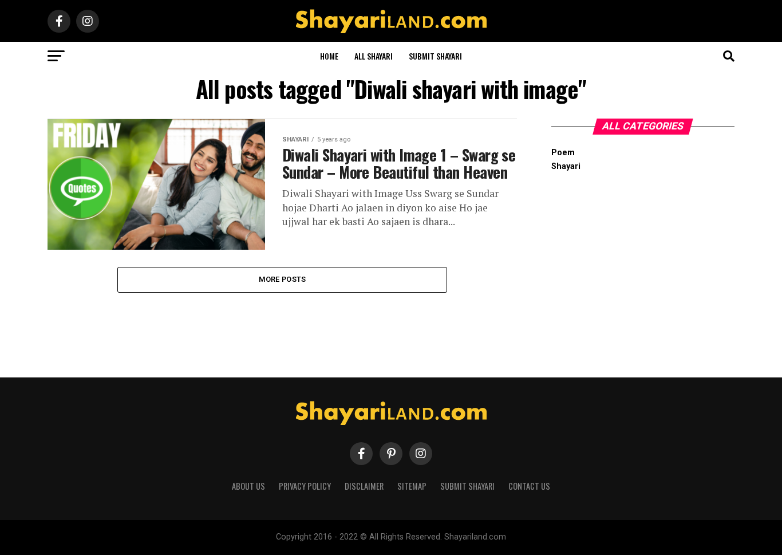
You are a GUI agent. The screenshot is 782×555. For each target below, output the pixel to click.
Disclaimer (364, 486)
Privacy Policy (305, 486)
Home (329, 56)
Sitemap (411, 486)
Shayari (565, 166)
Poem (563, 153)
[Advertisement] (642, 266)
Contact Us (529, 486)
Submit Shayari (435, 56)
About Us (248, 486)
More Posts (282, 279)
